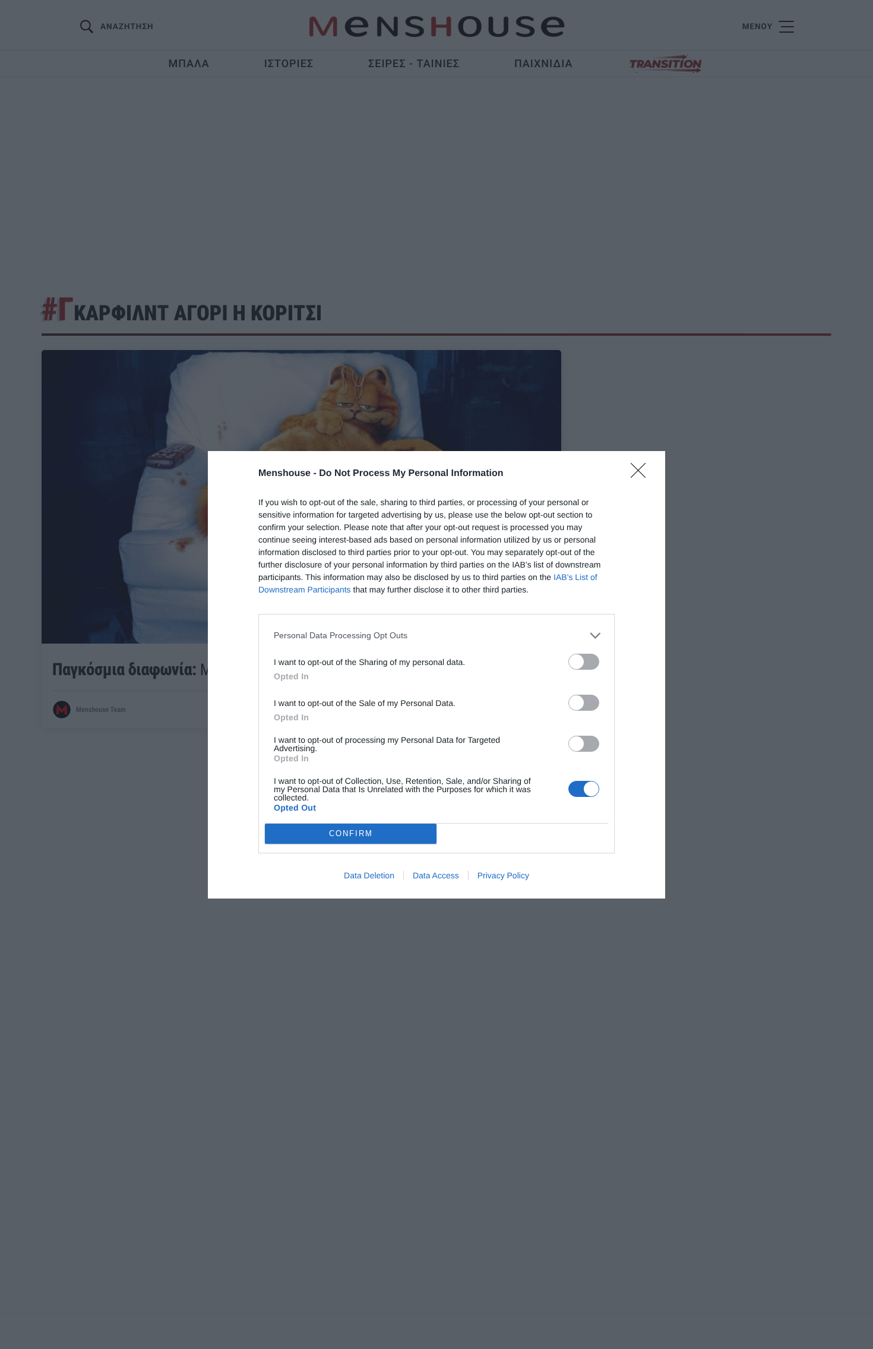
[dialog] (436, 675)
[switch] (583, 662)
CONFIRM (351, 833)
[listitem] (436, 635)
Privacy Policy (503, 875)
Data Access (436, 875)
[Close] (642, 474)
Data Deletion (369, 875)
